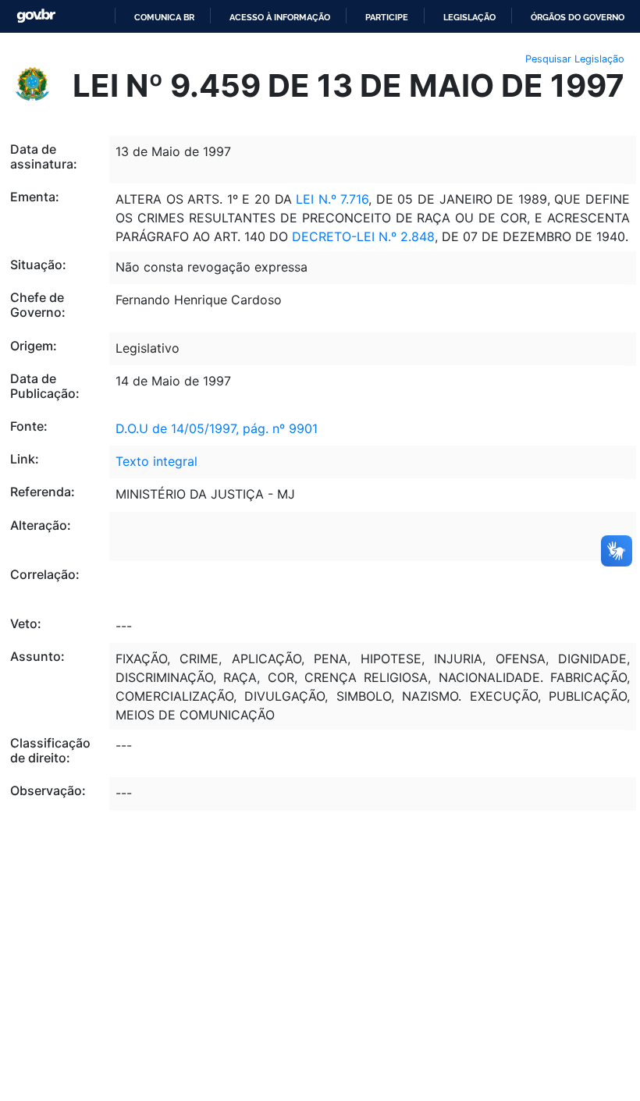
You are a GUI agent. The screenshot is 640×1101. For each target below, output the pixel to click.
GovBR (35, 16)
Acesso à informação (279, 17)
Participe (386, 17)
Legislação (469, 17)
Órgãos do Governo (577, 17)
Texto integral (156, 461)
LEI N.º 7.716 (332, 199)
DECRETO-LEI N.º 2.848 (363, 236)
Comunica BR (164, 17)
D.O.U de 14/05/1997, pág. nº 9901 (217, 428)
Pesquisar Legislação (574, 59)
